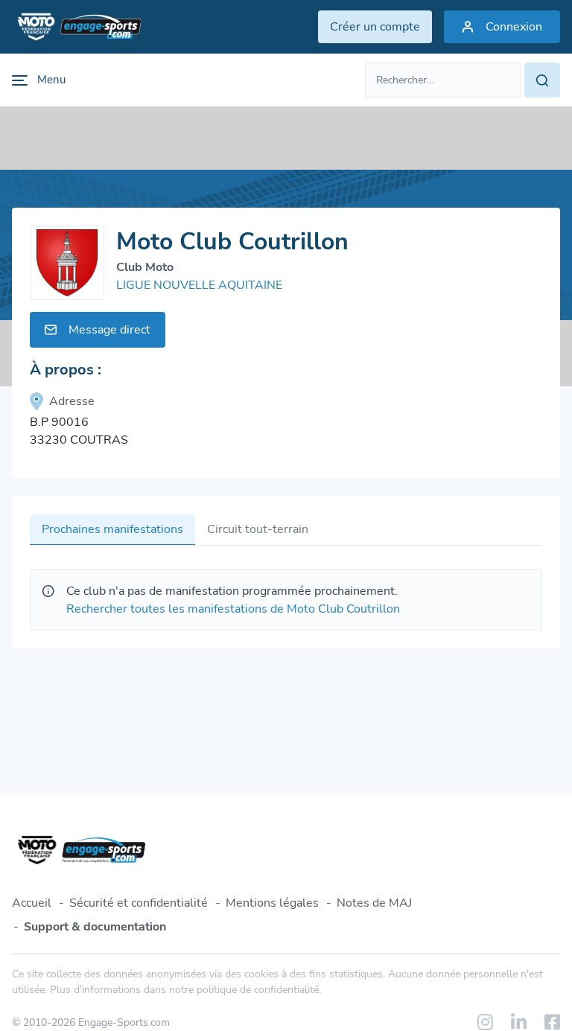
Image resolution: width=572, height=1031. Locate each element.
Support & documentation (95, 927)
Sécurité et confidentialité (138, 903)
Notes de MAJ (374, 903)
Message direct (109, 330)
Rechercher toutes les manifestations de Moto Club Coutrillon (233, 609)
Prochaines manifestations (112, 529)
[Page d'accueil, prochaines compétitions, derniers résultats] (77, 26)
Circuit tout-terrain (257, 529)
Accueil (31, 903)
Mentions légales (272, 903)
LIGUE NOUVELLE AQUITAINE (199, 285)
